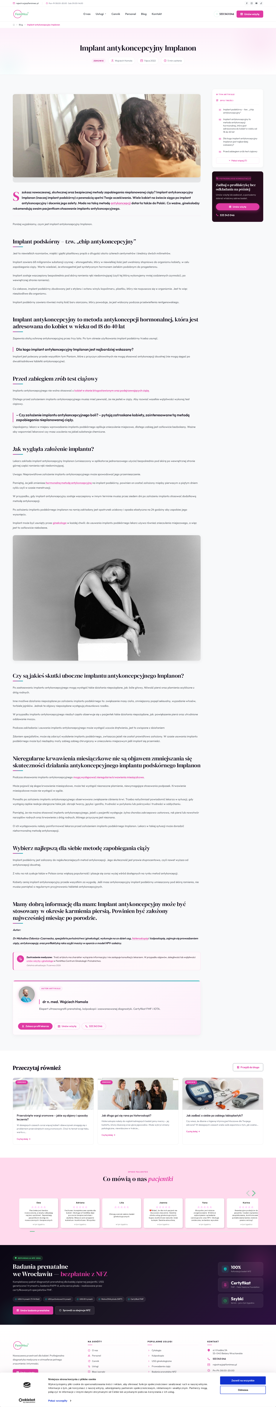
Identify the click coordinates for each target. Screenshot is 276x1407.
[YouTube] (256, 3)
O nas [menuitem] (87, 14)
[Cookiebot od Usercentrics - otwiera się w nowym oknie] (27, 1400)
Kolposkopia (158, 1355)
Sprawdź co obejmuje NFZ (76, 1310)
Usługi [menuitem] (100, 14)
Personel (96, 1355)
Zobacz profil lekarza (37, 1026)
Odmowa (243, 1389)
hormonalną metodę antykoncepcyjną (68, 482)
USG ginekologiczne (162, 1361)
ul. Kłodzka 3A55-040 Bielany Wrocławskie (228, 1352)
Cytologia (156, 1350)
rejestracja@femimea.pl (27, 3)
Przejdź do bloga (250, 1067)
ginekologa (59, 522)
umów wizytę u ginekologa (40, 960)
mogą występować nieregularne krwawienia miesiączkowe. (109, 777)
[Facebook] (247, 3)
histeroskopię (140, 938)
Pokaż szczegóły (57, 1400)
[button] (248, 1193)
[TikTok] (261, 3)
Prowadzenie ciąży (161, 1366)
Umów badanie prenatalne (34, 1310)
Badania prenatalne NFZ (164, 1371)
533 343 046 (95, 1026)
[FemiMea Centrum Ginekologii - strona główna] (21, 14)
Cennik (95, 1361)
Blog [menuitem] (144, 14)
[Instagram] (251, 3)
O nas (95, 1350)
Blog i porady (98, 1371)
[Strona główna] (14, 24)
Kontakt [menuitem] (157, 14)
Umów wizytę (251, 14)
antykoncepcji (121, 203)
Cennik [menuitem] (115, 14)
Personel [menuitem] (130, 14)
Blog (21, 24)
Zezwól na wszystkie (242, 1380)
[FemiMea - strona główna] (21, 1345)
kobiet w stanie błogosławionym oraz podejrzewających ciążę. (112, 390)
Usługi (95, 1366)
